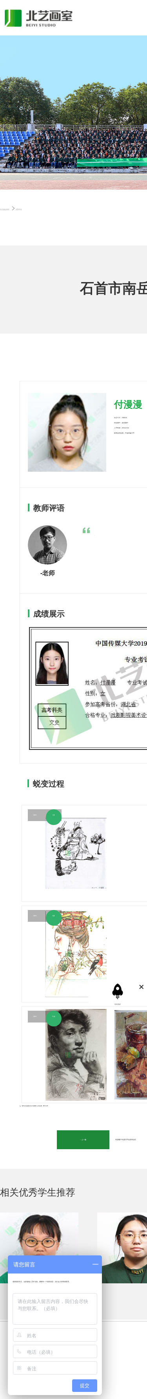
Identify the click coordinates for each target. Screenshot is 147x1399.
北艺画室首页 (4, 209)
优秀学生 (19, 209)
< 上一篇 (83, 1140)
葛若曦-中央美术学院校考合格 (125, 1140)
